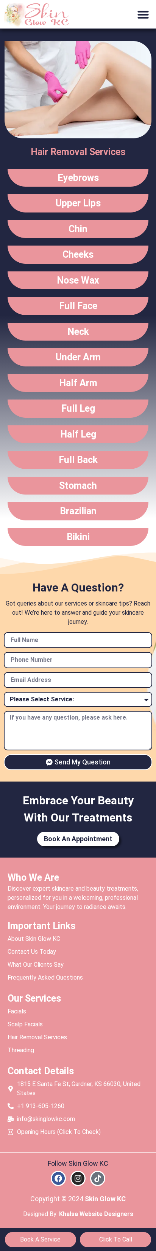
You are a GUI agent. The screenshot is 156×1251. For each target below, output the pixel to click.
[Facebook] (58, 1178)
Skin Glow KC (105, 1199)
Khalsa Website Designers (96, 1214)
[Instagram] (78, 1178)
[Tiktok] (97, 1178)
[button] (143, 14)
